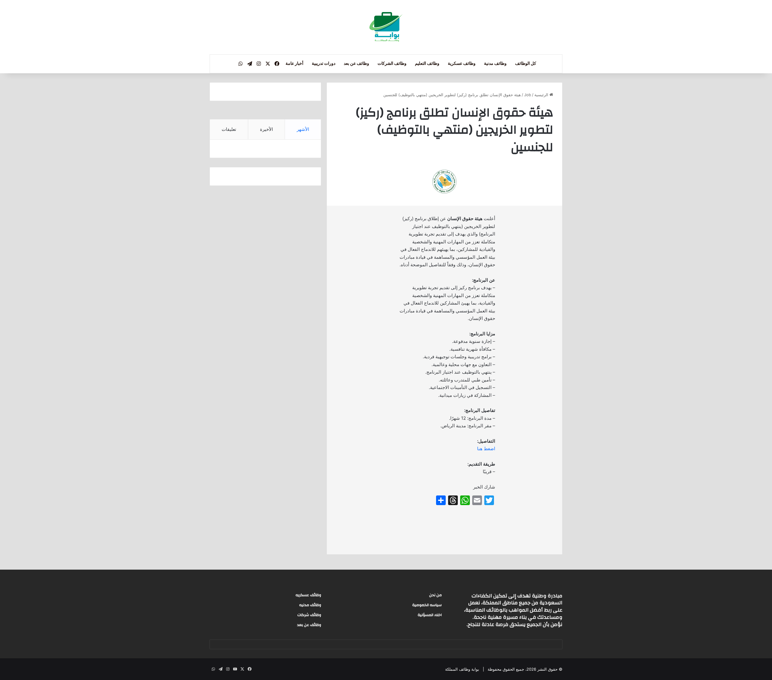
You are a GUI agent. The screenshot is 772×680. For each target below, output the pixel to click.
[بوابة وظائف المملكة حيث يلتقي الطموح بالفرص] (386, 27)
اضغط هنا (486, 448)
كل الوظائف (525, 64)
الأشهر (303, 129)
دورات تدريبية (323, 64)
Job (527, 94)
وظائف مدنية (495, 64)
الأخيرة (266, 129)
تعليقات (229, 129)
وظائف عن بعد (356, 64)
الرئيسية (541, 94)
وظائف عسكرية (462, 64)
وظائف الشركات (392, 64)
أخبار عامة (294, 64)
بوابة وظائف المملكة (462, 669)
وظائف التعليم (427, 64)
